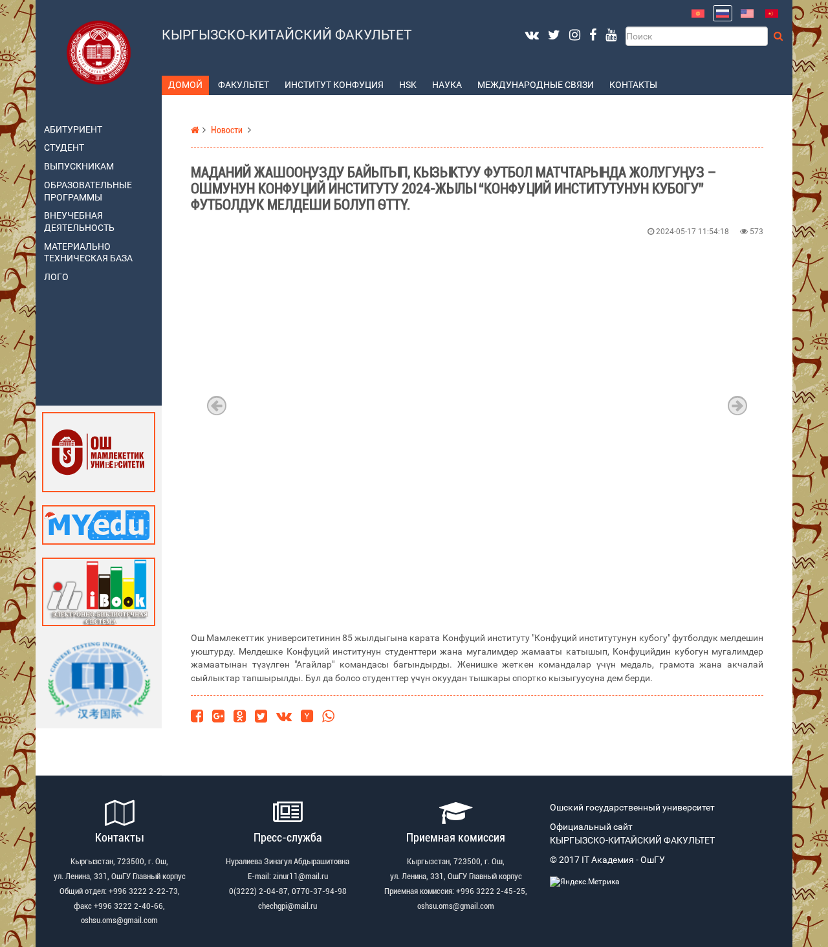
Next (737, 405)
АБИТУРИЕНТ (73, 129)
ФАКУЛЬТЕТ (243, 85)
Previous (216, 405)
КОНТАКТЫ (633, 85)
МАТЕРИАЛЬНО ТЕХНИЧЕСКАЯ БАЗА (88, 253)
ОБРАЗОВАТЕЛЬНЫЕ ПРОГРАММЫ (88, 191)
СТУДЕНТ (64, 147)
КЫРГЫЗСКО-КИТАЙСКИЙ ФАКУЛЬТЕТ (287, 35)
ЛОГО (56, 277)
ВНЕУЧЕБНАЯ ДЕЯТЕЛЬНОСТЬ (79, 222)
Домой (185, 85)
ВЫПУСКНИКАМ (79, 166)
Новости (227, 130)
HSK (408, 85)
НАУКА (447, 85)
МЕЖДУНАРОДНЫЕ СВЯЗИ (535, 85)
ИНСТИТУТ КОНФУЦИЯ (334, 85)
